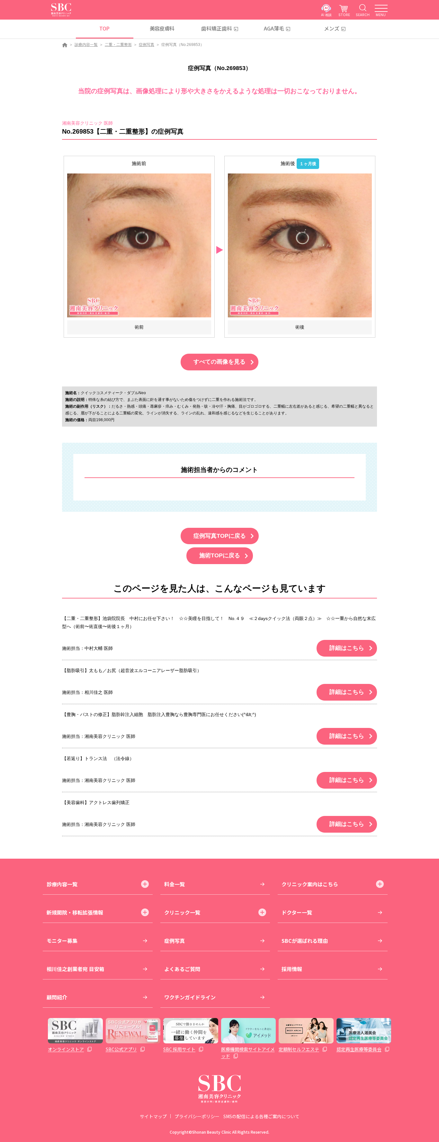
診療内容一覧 (86, 44)
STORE (344, 14)
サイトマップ (153, 1116)
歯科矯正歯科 (216, 28)
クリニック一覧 (182, 912)
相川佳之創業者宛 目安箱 (75, 969)
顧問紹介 (57, 997)
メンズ (331, 28)
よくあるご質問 (182, 969)
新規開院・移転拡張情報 (75, 912)
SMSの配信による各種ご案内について (261, 1116)
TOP (104, 28)
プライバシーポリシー (197, 1116)
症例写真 (146, 44)
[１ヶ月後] (300, 245)
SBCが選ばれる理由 (305, 940)
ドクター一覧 (297, 912)
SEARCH (363, 14)
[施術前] (139, 245)
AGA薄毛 (274, 28)
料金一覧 (174, 884)
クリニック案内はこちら (310, 884)
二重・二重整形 (118, 44)
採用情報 (292, 969)
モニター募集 (62, 940)
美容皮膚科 (162, 28)
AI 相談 (326, 14)
